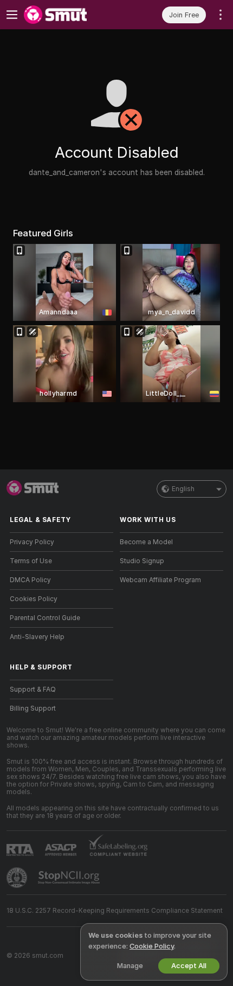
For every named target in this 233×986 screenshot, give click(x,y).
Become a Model (146, 542)
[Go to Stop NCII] (70, 877)
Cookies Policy (33, 599)
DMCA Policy (30, 580)
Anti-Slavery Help (37, 637)
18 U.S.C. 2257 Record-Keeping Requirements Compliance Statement (115, 910)
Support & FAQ (33, 689)
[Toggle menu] (12, 14)
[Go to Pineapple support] (18, 877)
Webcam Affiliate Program (160, 580)
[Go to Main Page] (70, 14)
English (183, 489)
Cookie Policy (152, 946)
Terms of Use (31, 561)
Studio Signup (142, 561)
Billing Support (33, 708)
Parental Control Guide (45, 618)
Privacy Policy (32, 542)
